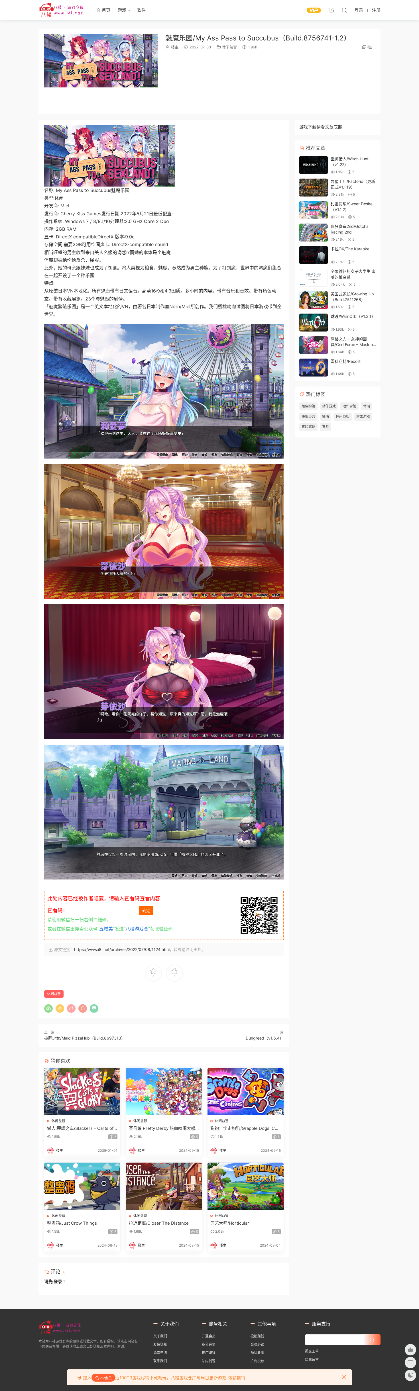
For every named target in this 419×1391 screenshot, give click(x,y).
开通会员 (208, 1336)
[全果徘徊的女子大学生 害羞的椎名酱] (313, 278)
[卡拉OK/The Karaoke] (313, 255)
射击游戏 (363, 416)
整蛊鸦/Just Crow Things (72, 1223)
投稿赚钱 (257, 1336)
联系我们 (160, 1361)
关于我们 (160, 1336)
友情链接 (160, 1344)
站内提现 (208, 1361)
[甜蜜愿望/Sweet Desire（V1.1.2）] (313, 210)
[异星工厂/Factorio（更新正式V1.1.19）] (313, 188)
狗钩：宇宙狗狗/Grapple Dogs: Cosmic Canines (245, 1128)
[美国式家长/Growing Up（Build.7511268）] (313, 300)
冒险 (325, 427)
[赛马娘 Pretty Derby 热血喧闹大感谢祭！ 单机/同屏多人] (164, 1091)
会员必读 (257, 1344)
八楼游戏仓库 (61, 10)
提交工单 (312, 1351)
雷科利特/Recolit (346, 361)
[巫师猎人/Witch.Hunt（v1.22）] (313, 165)
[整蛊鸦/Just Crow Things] (82, 1186)
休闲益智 (229, 47)
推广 (371, 47)
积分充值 (208, 1344)
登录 (58, 1281)
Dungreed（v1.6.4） (265, 1038)
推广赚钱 (208, 1353)
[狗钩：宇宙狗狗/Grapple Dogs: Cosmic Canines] (246, 1091)
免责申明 (160, 1353)
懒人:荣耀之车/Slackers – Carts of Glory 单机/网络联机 (80, 1128)
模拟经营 (308, 416)
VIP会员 (105, 1378)
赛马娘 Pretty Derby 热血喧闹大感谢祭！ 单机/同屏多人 (162, 1128)
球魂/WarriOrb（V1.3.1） (353, 316)
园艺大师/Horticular (229, 1223)
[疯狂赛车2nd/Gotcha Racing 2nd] (313, 233)
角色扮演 (308, 406)
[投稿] (331, 10)
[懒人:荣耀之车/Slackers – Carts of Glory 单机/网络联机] (82, 1091)
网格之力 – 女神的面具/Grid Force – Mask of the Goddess (352, 344)
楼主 (174, 47)
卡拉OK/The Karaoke (350, 248)
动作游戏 (329, 406)
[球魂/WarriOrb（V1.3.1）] (313, 323)
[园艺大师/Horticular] (246, 1186)
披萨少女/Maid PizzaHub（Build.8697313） (84, 1038)
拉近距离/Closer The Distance (159, 1223)
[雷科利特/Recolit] (313, 368)
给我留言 (312, 1359)
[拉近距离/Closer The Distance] (164, 1186)
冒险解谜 (308, 427)
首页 (105, 10)
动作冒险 (349, 406)
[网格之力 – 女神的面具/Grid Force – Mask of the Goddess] (313, 345)
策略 (325, 416)
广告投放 (257, 1361)
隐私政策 (257, 1353)
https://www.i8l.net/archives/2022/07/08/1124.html (122, 949)
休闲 (366, 406)
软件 (141, 10)
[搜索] (344, 10)
